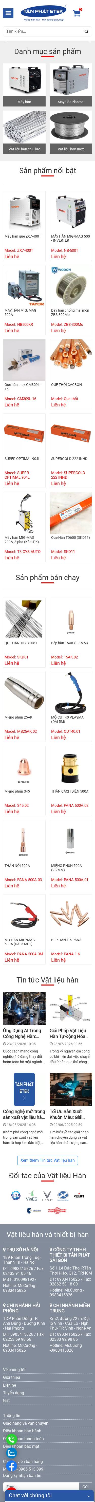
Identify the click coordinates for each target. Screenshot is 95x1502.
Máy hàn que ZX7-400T (23, 236)
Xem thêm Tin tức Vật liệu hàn (48, 1160)
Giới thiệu (11, 1377)
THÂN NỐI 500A (17, 866)
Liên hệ (9, 1385)
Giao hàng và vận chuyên (25, 1423)
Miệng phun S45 (17, 791)
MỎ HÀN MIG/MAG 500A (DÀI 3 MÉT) (20, 942)
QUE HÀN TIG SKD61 (21, 643)
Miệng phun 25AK (18, 717)
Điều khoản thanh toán (23, 1438)
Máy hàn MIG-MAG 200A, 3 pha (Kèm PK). (22, 539)
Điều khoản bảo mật (21, 1446)
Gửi (85, 1487)
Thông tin (11, 1415)
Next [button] (89, 41)
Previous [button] (6, 41)
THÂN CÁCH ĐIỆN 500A (69, 791)
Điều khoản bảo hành (22, 1430)
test (6, 1400)
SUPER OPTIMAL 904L (22, 459)
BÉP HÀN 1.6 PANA (66, 940)
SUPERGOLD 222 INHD (69, 459)
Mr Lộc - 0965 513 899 (23, 1469)
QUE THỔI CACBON (66, 385)
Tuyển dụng (13, 1392)
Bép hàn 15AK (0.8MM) (69, 643)
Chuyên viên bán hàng (23, 1461)
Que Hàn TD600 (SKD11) (70, 537)
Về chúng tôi (14, 1369)
